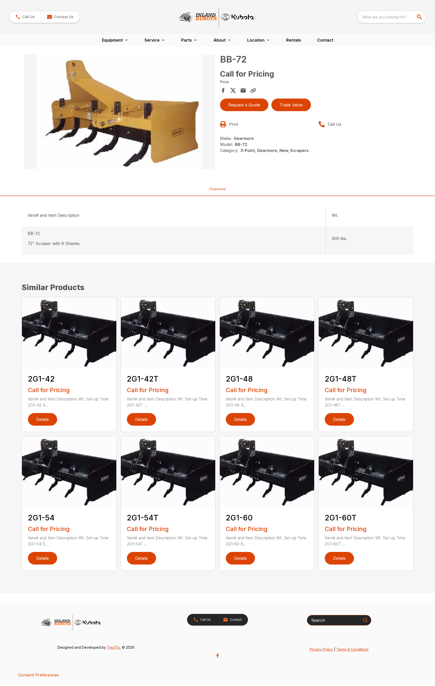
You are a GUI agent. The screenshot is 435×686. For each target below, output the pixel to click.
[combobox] (391, 17)
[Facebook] (217, 655)
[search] (420, 17)
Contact (325, 40)
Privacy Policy (321, 649)
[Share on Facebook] (223, 90)
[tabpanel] (119, 112)
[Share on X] (233, 90)
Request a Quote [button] (244, 104)
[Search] (365, 619)
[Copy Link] (253, 90)
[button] (25, 16)
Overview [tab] (217, 189)
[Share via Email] (243, 90)
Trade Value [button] (291, 104)
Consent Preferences (38, 674)
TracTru (113, 647)
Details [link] (42, 419)
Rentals (293, 40)
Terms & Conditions (352, 649)
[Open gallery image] (119, 111)
